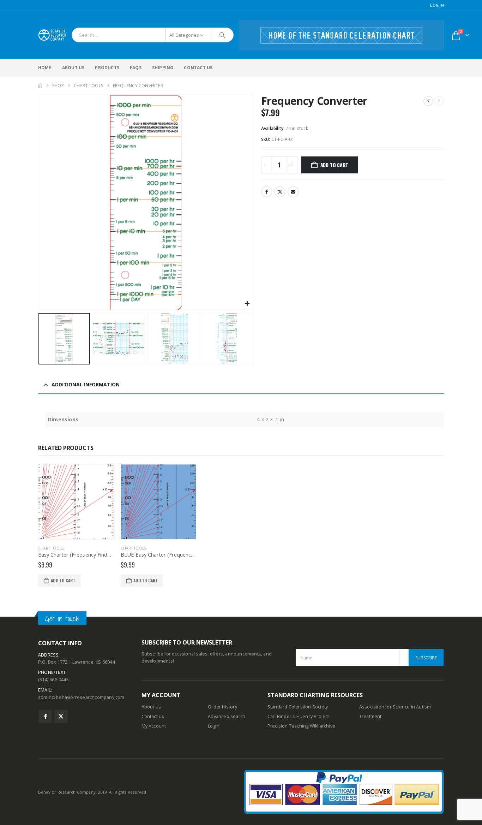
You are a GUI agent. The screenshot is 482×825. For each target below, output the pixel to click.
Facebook (266, 191)
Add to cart (334, 164)
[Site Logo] (52, 35)
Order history (222, 707)
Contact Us (198, 68)
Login (213, 726)
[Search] (222, 35)
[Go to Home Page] (40, 85)
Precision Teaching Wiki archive (301, 726)
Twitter (279, 191)
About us (151, 707)
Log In (437, 5)
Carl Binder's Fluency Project (298, 716)
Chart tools (51, 548)
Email (293, 191)
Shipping (163, 68)
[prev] (428, 101)
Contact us (152, 716)
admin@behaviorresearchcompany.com (81, 697)
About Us (73, 68)
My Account (153, 726)
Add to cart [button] (63, 580)
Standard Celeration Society (297, 707)
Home (45, 68)
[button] (40, 202)
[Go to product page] (75, 501)
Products (107, 68)
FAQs (135, 68)
